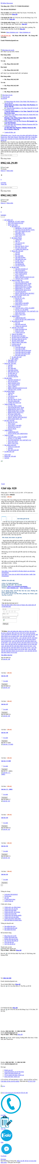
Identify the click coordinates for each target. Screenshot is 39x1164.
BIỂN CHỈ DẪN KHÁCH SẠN (24, 277)
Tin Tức (6, 898)
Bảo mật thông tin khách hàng (13, 920)
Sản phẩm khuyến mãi (10, 928)
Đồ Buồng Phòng (17, 238)
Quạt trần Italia (16, 345)
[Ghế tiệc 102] (5, 829)
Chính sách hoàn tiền (10, 913)
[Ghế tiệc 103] (5, 801)
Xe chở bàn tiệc (19, 264)
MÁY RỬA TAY (20, 234)
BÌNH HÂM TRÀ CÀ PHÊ (23, 287)
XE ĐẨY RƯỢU (20, 265)
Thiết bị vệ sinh (16, 306)
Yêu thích (4, 684)
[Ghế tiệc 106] (5, 716)
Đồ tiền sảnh (15, 267)
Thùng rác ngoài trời (21, 326)
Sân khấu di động (20, 257)
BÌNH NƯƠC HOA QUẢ (23, 290)
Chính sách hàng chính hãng (12, 918)
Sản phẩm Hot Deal (10, 929)
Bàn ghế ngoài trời (20, 324)
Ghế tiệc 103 (4, 817)
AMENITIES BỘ (20, 318)
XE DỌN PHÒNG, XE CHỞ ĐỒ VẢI (26, 311)
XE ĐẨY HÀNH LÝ (21, 269)
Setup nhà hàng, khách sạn (12, 1076)
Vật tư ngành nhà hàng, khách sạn (14, 1075)
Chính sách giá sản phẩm (11, 917)
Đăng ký (3, 170)
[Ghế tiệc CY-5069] (7, 744)
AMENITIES (16, 316)
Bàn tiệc (17, 254)
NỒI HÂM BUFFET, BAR (23, 283)
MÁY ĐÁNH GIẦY (21, 272)
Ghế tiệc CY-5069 (6, 761)
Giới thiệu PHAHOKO (11, 894)
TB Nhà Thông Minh (18, 340)
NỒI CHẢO (18, 301)
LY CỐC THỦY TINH (22, 282)
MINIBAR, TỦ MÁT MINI (16, 221)
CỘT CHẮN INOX (21, 274)
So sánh (5, 681)
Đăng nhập (10, 170)
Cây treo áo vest (19, 243)
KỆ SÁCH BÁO (20, 270)
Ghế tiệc (17, 252)
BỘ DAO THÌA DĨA (14, 414)
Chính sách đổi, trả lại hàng (12, 912)
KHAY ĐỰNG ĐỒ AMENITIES (25, 319)
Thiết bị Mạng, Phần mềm (19, 342)
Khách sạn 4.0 (8, 1070)
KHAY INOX (12, 429)
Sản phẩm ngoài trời (17, 321)
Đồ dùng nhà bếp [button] (9, 420)
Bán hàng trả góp (7, 95)
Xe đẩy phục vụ (19, 261)
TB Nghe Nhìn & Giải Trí (19, 339)
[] (24, 24)
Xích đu (17, 322)
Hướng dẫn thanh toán (10, 937)
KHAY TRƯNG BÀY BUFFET (24, 293)
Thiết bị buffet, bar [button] (9, 404)
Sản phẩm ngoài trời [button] (10, 445)
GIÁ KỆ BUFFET (20, 291)
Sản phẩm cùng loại (6, 655)
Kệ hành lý (18, 244)
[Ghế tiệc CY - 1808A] (8, 774)
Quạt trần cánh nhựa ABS (22, 353)
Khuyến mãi (6, 97)
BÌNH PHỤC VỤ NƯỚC (22, 288)
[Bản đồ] (14, 14)
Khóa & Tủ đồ (19, 331)
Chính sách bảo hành (10, 910)
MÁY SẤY (18, 236)
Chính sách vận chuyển (11, 909)
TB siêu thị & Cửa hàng (18, 336)
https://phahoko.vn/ (25, 32)
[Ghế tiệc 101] (5, 858)
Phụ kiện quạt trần (20, 355)
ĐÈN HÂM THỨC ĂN (22, 295)
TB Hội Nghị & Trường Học (20, 337)
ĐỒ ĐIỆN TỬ (16, 226)
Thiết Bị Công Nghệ (17, 327)
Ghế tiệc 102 (4, 846)
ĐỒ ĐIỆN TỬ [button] (8, 220)
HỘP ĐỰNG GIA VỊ (21, 305)
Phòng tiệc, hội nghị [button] (10, 363)
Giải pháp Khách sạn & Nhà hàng (14, 1071)
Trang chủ (4, 184)
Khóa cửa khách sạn (21, 329)
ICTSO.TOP (31, 1081)
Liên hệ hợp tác (8, 901)
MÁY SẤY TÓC (13, 225)
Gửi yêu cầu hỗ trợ (9, 944)
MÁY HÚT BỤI (20, 313)
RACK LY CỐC (20, 298)
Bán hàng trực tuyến (8, 50)
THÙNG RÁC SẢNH (21, 278)
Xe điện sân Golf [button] (9, 451)
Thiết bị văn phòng (17, 334)
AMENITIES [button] (8, 430)
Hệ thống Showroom (7, 3)
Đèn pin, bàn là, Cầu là (21, 246)
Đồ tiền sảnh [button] (8, 378)
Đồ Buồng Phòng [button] (9, 391)
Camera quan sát (20, 332)
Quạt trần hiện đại (20, 347)
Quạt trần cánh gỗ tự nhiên (23, 352)
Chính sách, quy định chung (12, 907)
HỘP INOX (18, 300)
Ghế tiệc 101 (4, 874)
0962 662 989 (7, 978)
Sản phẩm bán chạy (10, 926)
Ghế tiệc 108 (4, 676)
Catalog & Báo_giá (9, 132)
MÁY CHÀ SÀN (20, 314)
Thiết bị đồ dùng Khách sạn (12, 1073)
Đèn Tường (15, 358)
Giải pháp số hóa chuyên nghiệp (10, 1081)
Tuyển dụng (7, 896)
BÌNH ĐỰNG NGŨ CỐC (23, 285)
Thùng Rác (18, 239)
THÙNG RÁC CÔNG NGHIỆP (24, 308)
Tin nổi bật (4, 98)
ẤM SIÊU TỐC (20, 233)
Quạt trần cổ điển (20, 349)
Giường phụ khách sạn (21, 249)
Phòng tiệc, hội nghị (17, 251)
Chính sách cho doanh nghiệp (12, 915)
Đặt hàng (3, 1159)
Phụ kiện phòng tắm (21, 247)
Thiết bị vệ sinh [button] (9, 435)
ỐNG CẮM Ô (19, 275)
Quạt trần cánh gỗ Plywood (23, 350)
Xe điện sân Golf (16, 357)
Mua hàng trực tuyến (10, 936)
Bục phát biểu (19, 256)
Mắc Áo (17, 241)
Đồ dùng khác (19, 262)
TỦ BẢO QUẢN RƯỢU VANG (25, 230)
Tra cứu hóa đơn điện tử (11, 940)
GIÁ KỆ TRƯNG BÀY (15, 415)
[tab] (4, 519)
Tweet (3, 484)
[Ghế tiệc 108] (5, 659)
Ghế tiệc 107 (4, 704)
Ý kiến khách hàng (9, 899)
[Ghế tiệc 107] (5, 687)
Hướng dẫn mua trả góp (11, 939)
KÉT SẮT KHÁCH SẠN (15, 223)
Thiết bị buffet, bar (17, 280)
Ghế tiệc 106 (4, 732)
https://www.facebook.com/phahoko (17, 586)
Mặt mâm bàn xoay (20, 259)
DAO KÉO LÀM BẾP (22, 303)
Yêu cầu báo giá (9, 942)
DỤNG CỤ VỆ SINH (21, 309)
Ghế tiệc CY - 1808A (6, 789)
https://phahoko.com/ (12, 32)
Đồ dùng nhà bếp (17, 296)
